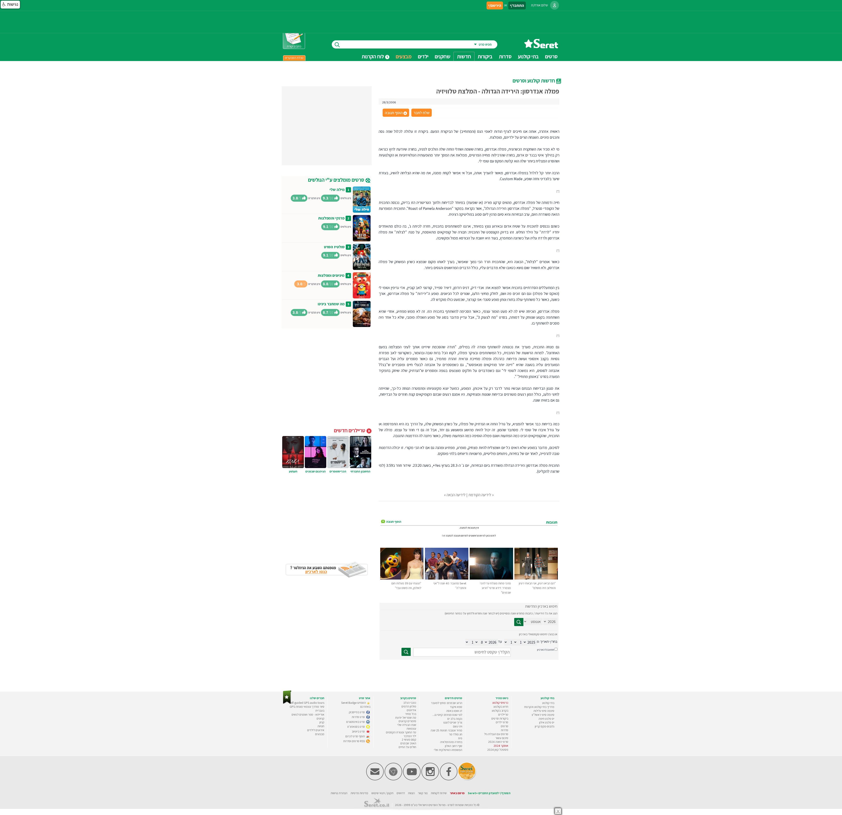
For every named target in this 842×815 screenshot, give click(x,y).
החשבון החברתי (360, 471)
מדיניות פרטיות (359, 793)
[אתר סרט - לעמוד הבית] (287, 703)
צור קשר (423, 793)
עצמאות (411, 729)
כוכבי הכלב (409, 703)
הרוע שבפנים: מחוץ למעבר (446, 703)
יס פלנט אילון (546, 722)
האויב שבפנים (408, 743)
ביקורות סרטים (499, 718)
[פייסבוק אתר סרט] (448, 779)
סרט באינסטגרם (356, 722)
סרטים (504, 726)
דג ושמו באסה (454, 711)
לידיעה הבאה (456, 494)
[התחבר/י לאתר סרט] (554, 5)
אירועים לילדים (315, 730)
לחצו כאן (491, 535)
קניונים (320, 718)
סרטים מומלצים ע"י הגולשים (336, 179)
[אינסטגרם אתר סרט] (430, 779)
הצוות (411, 793)
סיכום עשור (501, 738)
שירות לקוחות (439, 793)
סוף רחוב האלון (453, 746)
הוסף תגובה (395, 113)
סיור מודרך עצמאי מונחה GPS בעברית (307, 709)
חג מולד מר (455, 734)
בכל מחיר (410, 714)
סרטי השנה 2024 (498, 742)
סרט (450, 805)
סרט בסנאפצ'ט (356, 727)
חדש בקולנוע (500, 707)
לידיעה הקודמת (479, 494)
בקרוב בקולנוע (500, 711)
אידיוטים (411, 710)
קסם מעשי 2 (409, 739)
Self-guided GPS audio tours (306, 703)
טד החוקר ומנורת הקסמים (401, 732)
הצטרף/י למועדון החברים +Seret (489, 793)
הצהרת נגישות (339, 793)
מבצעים (404, 56)
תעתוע (293, 471)
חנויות (321, 726)
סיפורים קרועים (407, 721)
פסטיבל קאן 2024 (497, 750)
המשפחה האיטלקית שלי (448, 750)
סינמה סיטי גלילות (543, 711)
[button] (10, 5)
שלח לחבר (422, 112)
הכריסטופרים (338, 471)
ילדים (423, 56)
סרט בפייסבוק (357, 712)
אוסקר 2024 (501, 746)
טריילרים (503, 714)
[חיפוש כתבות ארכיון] (518, 622)
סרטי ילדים (502, 722)
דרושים (401, 793)
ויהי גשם (457, 726)
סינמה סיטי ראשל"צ (543, 715)
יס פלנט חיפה (546, 719)
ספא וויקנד (456, 707)
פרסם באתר (457, 793)
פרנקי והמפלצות (331, 218)
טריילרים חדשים (350, 430)
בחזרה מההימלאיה (451, 742)
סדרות (504, 730)
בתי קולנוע (548, 703)
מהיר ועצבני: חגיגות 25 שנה (446, 730)
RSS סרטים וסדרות (354, 741)
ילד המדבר (409, 736)
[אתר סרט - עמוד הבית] (541, 46)
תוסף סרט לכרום (355, 736)
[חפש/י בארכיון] (406, 652)
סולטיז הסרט (334, 246)
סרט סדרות (359, 717)
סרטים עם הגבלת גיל (496, 734)
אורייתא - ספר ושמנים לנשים (308, 714)
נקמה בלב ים (454, 719)
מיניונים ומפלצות (331, 275)
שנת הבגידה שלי (406, 725)
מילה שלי (337, 189)
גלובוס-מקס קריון (544, 726)
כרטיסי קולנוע (500, 703)
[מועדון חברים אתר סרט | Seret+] (375, 779)
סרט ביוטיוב (359, 731)
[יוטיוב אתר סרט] (412, 779)
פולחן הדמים (408, 706)
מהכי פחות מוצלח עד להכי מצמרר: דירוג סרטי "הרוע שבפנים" (495, 587)
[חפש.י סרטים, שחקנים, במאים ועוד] (336, 44)
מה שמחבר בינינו (331, 303)
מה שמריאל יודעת (405, 718)
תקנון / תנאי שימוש (382, 793)
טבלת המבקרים (294, 58)
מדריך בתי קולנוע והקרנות (539, 707)
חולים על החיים (407, 747)
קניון (321, 722)
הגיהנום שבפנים (315, 471)
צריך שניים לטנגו (452, 722)
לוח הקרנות (373, 56)
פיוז (460, 738)
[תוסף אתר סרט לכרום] (393, 779)
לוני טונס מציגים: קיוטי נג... (447, 715)
